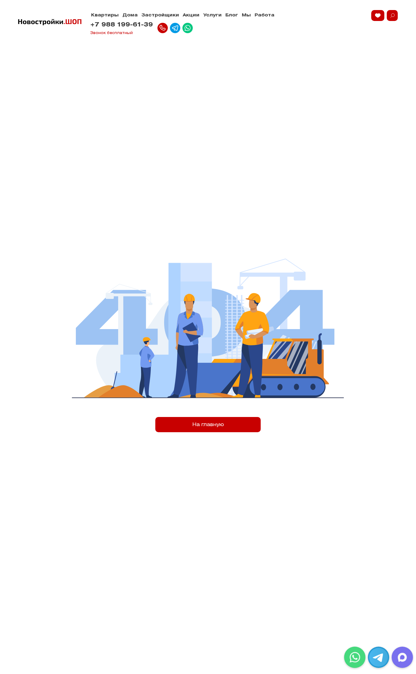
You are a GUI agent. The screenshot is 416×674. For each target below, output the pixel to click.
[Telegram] (378, 657)
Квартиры (105, 15)
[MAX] (402, 657)
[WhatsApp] (354, 657)
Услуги (212, 15)
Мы (246, 15)
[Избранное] (377, 15)
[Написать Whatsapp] (187, 28)
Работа (264, 15)
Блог (231, 15)
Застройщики (160, 15)
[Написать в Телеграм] (175, 28)
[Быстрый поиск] (392, 15)
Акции (191, 15)
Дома (130, 15)
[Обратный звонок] (162, 28)
